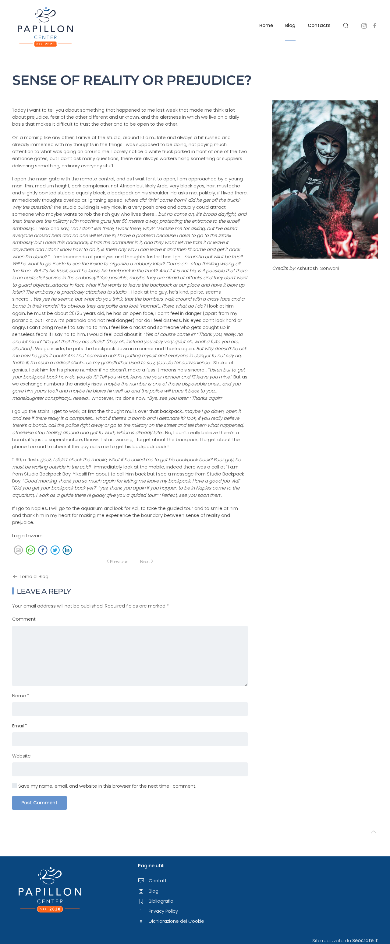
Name (20, 695)
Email (19, 726)
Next (145, 561)
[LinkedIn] (67, 550)
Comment (24, 619)
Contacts (319, 25)
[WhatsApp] (30, 550)
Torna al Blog (34, 576)
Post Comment (39, 802)
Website (21, 756)
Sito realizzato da (345, 940)
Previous (119, 561)
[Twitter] (55, 550)
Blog (290, 25)
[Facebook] (43, 550)
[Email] (18, 550)
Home (266, 25)
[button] (346, 25)
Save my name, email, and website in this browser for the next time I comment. (106, 786)
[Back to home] (45, 25)
